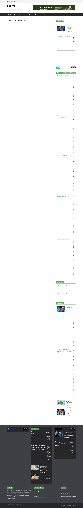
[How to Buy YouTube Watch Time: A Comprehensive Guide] (64, 160)
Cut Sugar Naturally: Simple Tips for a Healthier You (44, 467)
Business (10, 14)
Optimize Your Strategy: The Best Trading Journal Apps (73, 127)
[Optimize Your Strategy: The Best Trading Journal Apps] (64, 120)
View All (73, 67)
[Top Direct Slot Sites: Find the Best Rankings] (61, 413)
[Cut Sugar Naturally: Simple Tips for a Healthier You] (35, 469)
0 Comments (68, 33)
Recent (66, 72)
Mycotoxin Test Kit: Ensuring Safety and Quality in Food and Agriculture (73, 208)
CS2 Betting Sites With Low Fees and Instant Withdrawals (70, 28)
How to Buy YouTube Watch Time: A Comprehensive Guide (73, 166)
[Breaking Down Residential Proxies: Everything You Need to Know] (62, 449)
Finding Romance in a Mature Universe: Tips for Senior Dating (73, 87)
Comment (73, 72)
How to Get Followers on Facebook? (73, 324)
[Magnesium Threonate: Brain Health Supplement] (61, 404)
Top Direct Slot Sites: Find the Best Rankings (70, 412)
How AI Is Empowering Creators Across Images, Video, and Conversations (69, 434)
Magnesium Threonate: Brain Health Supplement (69, 402)
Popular (60, 72)
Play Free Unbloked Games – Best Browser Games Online (69, 309)
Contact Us (63, 505)
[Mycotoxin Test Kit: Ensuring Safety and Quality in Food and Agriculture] (64, 199)
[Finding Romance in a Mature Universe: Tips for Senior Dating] (64, 80)
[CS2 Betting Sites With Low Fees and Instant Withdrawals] (61, 28)
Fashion (15, 14)
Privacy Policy (74, 505)
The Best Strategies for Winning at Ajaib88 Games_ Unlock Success (73, 251)
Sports (36, 14)
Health (21, 14)
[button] (23, 14)
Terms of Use (68, 505)
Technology (29, 14)
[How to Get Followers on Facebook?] (64, 332)
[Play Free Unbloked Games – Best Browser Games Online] (61, 311)
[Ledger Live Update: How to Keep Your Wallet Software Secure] (64, 37)
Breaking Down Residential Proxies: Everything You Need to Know (72, 446)
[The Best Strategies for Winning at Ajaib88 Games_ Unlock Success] (64, 242)
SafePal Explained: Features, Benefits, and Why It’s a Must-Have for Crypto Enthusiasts (73, 367)
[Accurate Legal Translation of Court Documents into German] (35, 478)
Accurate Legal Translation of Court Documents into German (45, 477)
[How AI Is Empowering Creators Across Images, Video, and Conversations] (59, 435)
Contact (44, 14)
